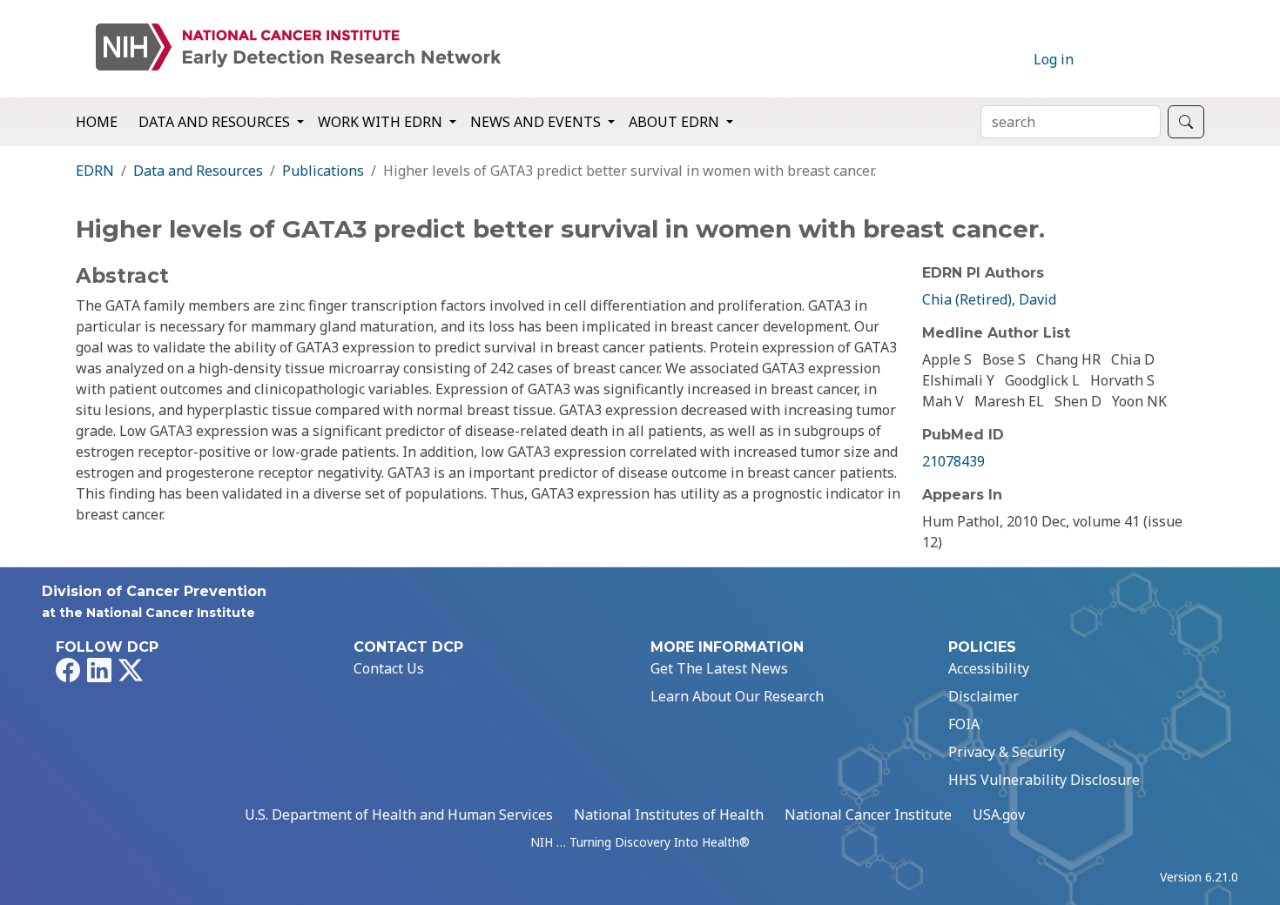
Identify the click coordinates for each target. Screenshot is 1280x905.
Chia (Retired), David (989, 299)
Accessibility (988, 668)
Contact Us (389, 668)
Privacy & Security (1006, 751)
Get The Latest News (719, 668)
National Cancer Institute (868, 814)
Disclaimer (983, 696)
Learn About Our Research (737, 696)
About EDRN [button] (676, 121)
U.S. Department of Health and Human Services (399, 814)
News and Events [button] (537, 121)
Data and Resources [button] (215, 121)
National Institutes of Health (669, 814)
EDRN (95, 170)
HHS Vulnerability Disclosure (1044, 779)
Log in (1054, 59)
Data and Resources (198, 170)
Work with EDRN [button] (382, 121)
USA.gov (999, 814)
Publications (323, 170)
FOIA (964, 724)
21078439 (953, 461)
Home (97, 121)
